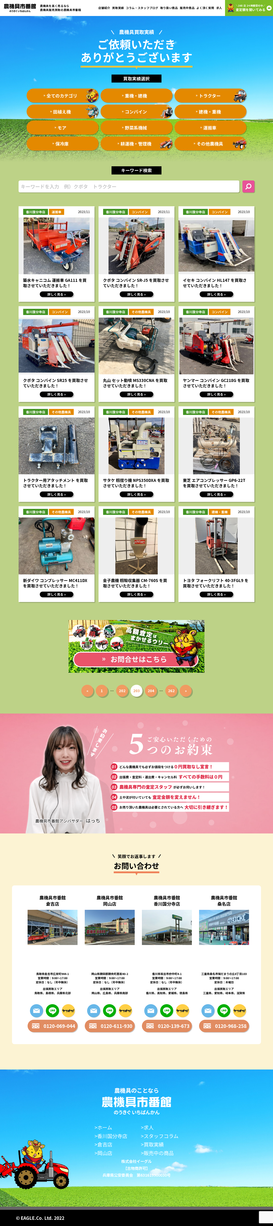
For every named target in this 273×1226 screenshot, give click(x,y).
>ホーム (103, 1127)
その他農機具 (141, 311)
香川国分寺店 (35, 211)
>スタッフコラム (159, 1135)
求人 (219, 8)
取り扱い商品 (169, 8)
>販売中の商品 (157, 1152)
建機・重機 (220, 511)
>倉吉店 (103, 1144)
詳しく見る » (56, 294)
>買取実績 (152, 1144)
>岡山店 (103, 1152)
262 (171, 690)
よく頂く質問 (205, 8)
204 (151, 690)
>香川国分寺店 (111, 1135)
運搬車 (56, 211)
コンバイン (140, 211)
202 (122, 690)
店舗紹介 (104, 8)
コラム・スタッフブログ (142, 8)
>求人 (147, 1127)
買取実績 (118, 8)
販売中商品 (187, 8)
